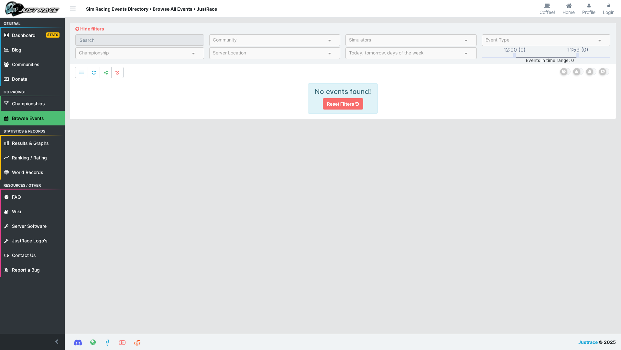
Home (568, 12)
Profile (588, 12)
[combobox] (269, 41)
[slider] (514, 55)
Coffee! (547, 12)
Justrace (588, 342)
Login (609, 12)
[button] (32, 342)
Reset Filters (341, 104)
